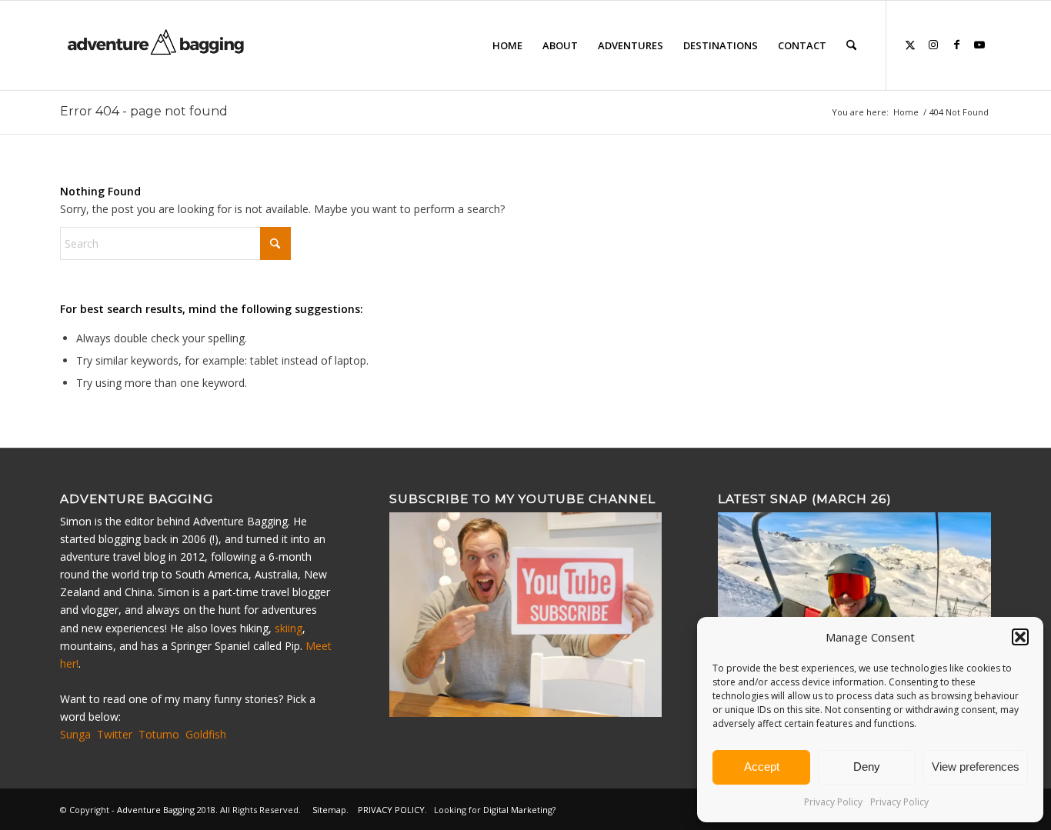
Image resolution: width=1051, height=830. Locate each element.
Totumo (158, 734)
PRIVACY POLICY (391, 809)
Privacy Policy (833, 801)
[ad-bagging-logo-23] (157, 45)
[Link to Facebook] (956, 44)
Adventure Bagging (156, 809)
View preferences (975, 766)
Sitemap (329, 809)
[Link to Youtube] (979, 44)
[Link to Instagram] (933, 44)
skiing (288, 628)
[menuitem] (507, 45)
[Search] (851, 45)
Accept (761, 766)
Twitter (114, 734)
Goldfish (205, 734)
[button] (1020, 637)
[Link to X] (910, 44)
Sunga (75, 734)
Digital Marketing (517, 809)
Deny (866, 766)
